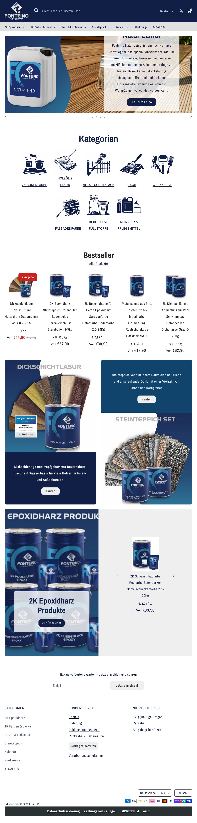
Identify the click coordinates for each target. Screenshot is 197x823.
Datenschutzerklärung (22, 797)
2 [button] (96, 117)
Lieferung (75, 723)
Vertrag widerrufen (83, 746)
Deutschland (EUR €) (153, 793)
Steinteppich (99, 27)
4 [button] (104, 117)
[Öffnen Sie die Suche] (36, 10)
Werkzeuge (141, 27)
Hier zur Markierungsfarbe (61, 98)
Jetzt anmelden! (127, 685)
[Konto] (181, 11)
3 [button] (100, 117)
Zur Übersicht (51, 623)
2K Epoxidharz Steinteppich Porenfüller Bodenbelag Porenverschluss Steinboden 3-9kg (60, 316)
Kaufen (50, 491)
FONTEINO (35, 804)
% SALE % (159, 27)
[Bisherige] (6, 116)
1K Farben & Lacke (42, 27)
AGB (105, 797)
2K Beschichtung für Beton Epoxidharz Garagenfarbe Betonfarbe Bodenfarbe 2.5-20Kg (98, 316)
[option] (98, 74)
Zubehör (121, 27)
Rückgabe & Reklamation (86, 736)
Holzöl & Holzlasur (72, 27)
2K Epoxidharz (13, 27)
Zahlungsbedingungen (84, 729)
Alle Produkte (98, 263)
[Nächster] (190, 116)
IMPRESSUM (89, 797)
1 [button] (92, 117)
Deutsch (165, 11)
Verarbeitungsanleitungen (87, 755)
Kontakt (74, 717)
